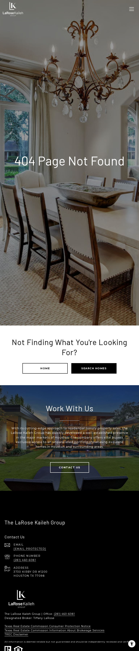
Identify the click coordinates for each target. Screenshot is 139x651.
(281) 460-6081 (25, 560)
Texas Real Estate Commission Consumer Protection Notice (48, 626)
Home (45, 368)
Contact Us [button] (69, 467)
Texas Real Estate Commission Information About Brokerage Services (54, 630)
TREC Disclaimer (16, 634)
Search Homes (94, 368)
